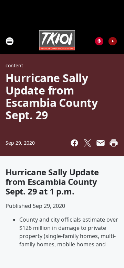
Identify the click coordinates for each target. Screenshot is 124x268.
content (14, 65)
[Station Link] (57, 41)
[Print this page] (113, 143)
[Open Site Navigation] (10, 41)
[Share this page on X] (87, 143)
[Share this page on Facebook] (74, 143)
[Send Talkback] (99, 41)
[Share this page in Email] (100, 143)
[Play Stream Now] (112, 41)
